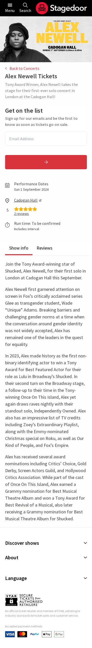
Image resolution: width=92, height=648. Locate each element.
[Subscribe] (46, 162)
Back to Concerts (24, 68)
